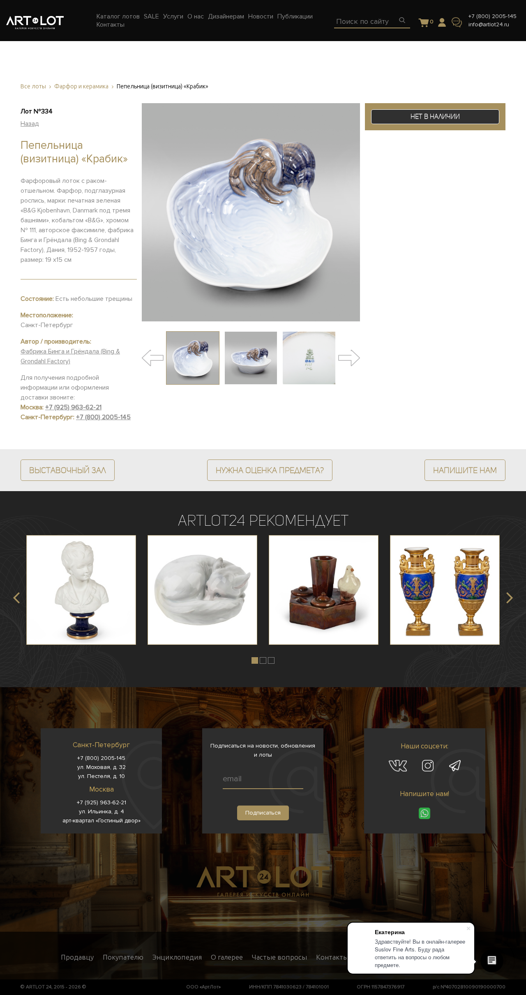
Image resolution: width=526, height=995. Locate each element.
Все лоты (33, 86)
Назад (30, 124)
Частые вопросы (279, 957)
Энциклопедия (177, 957)
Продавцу (77, 957)
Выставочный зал (67, 470)
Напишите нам (465, 470)
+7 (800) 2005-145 (492, 16)
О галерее (227, 957)
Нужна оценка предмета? (270, 470)
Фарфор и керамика (81, 86)
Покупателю (123, 957)
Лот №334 (37, 111)
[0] (423, 23)
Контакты (332, 957)
